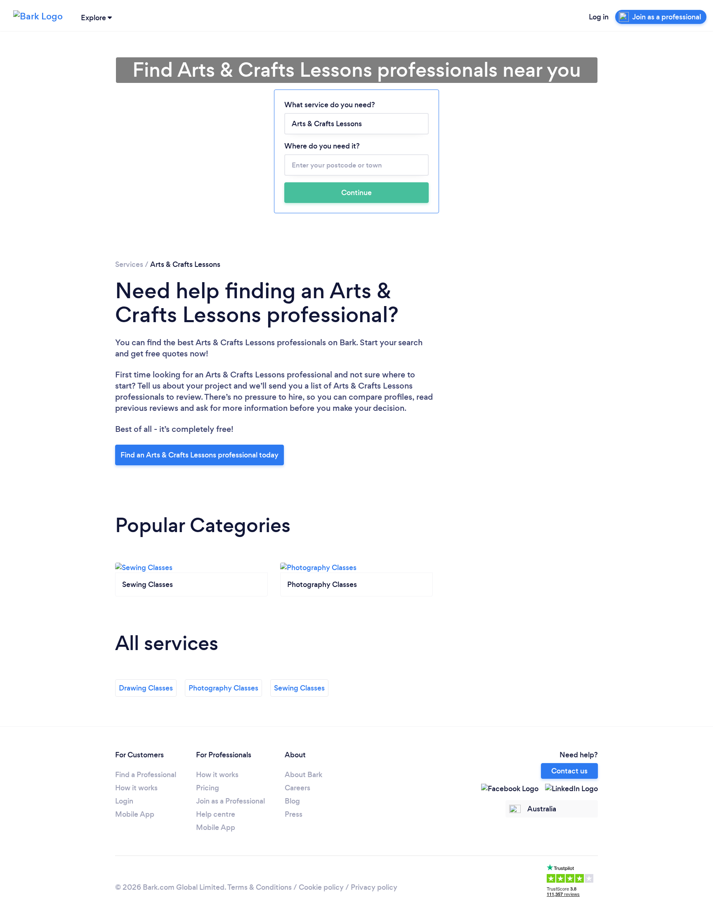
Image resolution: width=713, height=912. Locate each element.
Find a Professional (145, 775)
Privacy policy (374, 887)
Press (293, 814)
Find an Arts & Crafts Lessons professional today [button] (199, 455)
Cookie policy (321, 887)
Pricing (207, 788)
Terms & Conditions (259, 887)
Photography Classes (223, 688)
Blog (292, 801)
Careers (297, 788)
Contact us (569, 771)
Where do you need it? (322, 146)
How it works (136, 788)
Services (129, 264)
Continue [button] (356, 193)
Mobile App (134, 814)
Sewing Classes (299, 688)
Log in (599, 17)
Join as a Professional (230, 801)
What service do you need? (329, 105)
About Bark (303, 775)
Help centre (215, 814)
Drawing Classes (146, 688)
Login (124, 801)
